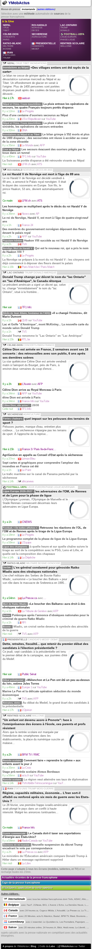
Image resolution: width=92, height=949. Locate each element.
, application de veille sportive (27, 887)
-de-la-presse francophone (21, 882)
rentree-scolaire (72, 44)
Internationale (16, 899)
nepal (10, 29)
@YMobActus (66, 946)
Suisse (12, 927)
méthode (29, 13)
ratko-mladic (12, 47)
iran (10, 56)
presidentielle (44, 47)
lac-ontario (68, 29)
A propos (8, 946)
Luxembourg (16, 921)
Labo (52, 946)
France (12, 915)
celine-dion (10, 38)
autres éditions (46, 9)
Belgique (13, 904)
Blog (33, 946)
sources (59, 13)
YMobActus (18, 3)
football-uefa (72, 38)
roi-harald (39, 29)
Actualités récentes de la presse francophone (30, 877)
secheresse (39, 35)
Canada (13, 910)
